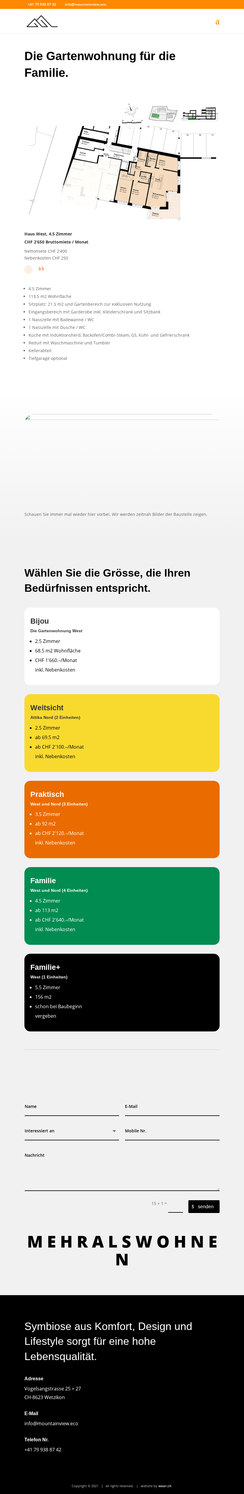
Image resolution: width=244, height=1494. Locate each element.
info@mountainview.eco (51, 1423)
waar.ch (164, 1486)
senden (206, 1206)
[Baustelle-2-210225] (122, 418)
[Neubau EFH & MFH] (122, 221)
